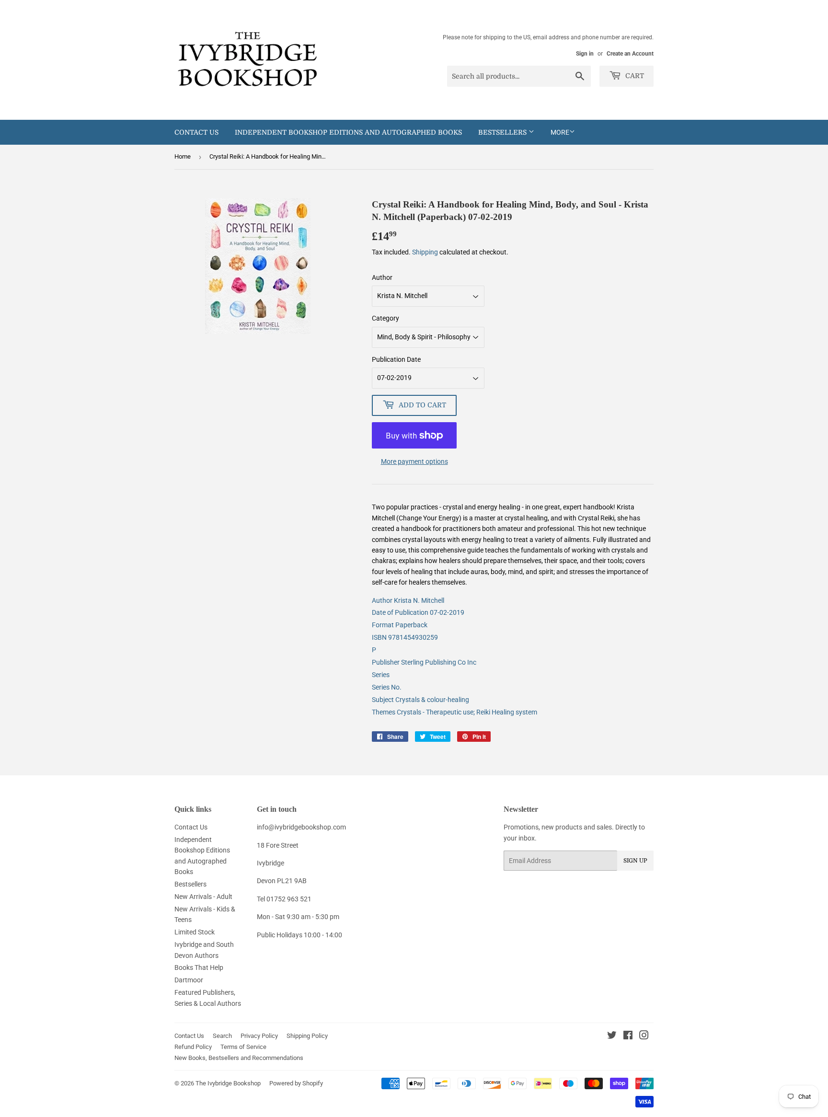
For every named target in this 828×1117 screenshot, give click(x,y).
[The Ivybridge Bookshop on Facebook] (628, 1036)
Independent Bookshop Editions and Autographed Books (348, 132)
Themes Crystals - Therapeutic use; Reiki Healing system (454, 712)
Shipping (425, 252)
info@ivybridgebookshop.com (301, 827)
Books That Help (198, 967)
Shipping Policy (307, 1035)
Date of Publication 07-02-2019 (418, 612)
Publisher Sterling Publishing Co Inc (424, 662)
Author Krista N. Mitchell (408, 600)
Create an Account (630, 53)
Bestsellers (503, 132)
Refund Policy (193, 1046)
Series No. (387, 687)
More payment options (414, 461)
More (560, 132)
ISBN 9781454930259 (405, 637)
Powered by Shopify (296, 1083)
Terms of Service (243, 1046)
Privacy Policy (259, 1035)
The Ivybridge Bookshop (228, 1083)
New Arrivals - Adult (203, 896)
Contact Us (196, 132)
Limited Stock (194, 932)
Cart (633, 76)
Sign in (585, 53)
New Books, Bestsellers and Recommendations (238, 1057)
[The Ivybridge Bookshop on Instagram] (644, 1036)
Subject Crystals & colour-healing (420, 699)
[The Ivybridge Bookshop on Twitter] (612, 1036)
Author (382, 277)
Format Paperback (399, 625)
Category (385, 318)
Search (222, 1035)
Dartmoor (188, 980)
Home (182, 156)
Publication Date (396, 359)
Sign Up (635, 860)
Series (381, 675)
